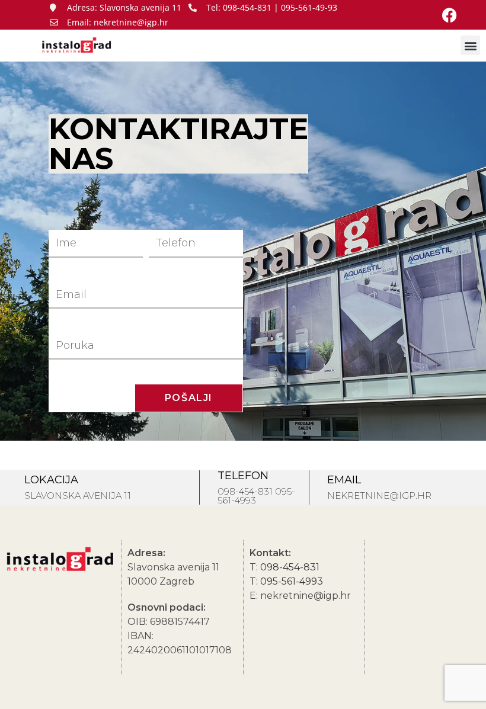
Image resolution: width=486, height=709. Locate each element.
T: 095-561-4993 (286, 581)
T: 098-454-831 (284, 567)
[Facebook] (450, 15)
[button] (470, 45)
